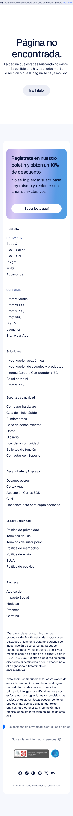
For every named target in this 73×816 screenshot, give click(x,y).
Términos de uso (18, 536)
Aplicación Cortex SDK (23, 493)
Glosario (12, 437)
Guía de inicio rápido (21, 413)
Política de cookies (20, 566)
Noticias (12, 604)
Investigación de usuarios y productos (34, 366)
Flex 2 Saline (15, 250)
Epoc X (11, 244)
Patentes (12, 610)
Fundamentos (16, 419)
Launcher (13, 329)
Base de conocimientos (23, 425)
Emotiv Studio (17, 299)
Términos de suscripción (24, 542)
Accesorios (14, 274)
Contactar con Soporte (23, 455)
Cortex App (14, 486)
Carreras (12, 616)
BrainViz (12, 323)
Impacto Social (17, 597)
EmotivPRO (15, 305)
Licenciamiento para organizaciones (33, 505)
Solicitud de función (21, 449)
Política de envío (18, 554)
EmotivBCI (14, 317)
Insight (11, 262)
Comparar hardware (21, 406)
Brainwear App (17, 335)
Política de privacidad (22, 530)
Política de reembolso (22, 548)
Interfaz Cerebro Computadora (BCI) (32, 373)
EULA (10, 560)
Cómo (10, 431)
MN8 (10, 268)
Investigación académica (25, 360)
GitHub (11, 499)
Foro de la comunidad (22, 443)
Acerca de (14, 591)
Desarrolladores (18, 480)
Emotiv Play (15, 385)
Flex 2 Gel (13, 256)
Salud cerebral (17, 379)
